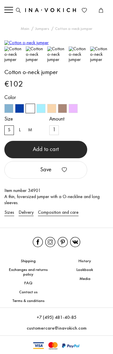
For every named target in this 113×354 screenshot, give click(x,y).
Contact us (28, 292)
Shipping (28, 261)
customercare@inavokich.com (57, 328)
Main (25, 29)
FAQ (28, 283)
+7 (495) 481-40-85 (56, 317)
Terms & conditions (28, 301)
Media (84, 279)
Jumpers (42, 29)
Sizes (9, 212)
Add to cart (46, 149)
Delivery (26, 212)
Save (46, 170)
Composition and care (58, 212)
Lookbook (84, 270)
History (85, 261)
